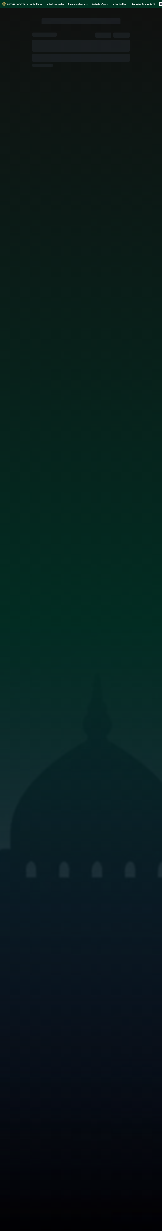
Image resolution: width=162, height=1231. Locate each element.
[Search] (154, 4)
